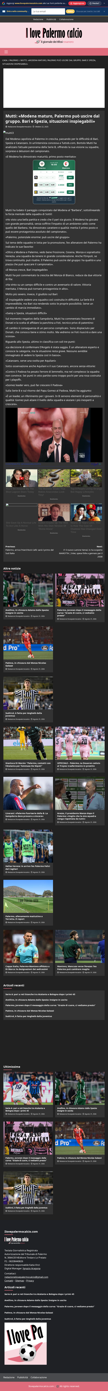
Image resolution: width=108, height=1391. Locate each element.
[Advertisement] (54, 88)
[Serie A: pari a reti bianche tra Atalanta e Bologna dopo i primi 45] (28, 1088)
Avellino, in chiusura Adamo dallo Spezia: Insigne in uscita (27, 611)
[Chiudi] (104, 3)
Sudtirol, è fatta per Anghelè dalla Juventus (23, 714)
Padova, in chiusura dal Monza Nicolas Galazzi (25, 664)
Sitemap (19, 1280)
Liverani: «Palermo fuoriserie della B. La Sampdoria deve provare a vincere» (26, 814)
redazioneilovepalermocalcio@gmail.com (26, 1277)
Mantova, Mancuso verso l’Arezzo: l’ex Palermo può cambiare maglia (77, 967)
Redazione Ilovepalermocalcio (20, 127)
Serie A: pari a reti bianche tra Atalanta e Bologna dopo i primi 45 (40, 994)
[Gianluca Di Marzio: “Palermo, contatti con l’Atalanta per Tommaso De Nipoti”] (28, 743)
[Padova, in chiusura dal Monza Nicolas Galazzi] (28, 642)
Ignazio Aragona (31, 1268)
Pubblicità (51, 19)
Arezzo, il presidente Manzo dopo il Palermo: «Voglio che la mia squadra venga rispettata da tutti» (76, 816)
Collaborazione (66, 19)
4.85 (52, 185)
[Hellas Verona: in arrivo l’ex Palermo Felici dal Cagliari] (28, 846)
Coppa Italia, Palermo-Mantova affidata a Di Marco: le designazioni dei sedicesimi (27, 967)
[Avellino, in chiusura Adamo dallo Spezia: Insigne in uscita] (28, 590)
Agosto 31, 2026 (39, 616)
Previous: (29, 550)
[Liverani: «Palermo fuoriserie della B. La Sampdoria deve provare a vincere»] (28, 793)
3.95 (47, 185)
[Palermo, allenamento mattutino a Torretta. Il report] (28, 896)
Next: (81, 551)
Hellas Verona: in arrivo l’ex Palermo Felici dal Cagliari (27, 867)
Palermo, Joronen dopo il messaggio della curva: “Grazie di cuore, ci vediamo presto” (79, 613)
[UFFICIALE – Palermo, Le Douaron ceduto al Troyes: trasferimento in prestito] (80, 743)
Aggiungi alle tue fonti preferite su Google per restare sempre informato (52, 3)
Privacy (30, 1280)
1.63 (40, 185)
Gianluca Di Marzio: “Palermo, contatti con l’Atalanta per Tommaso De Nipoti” (28, 764)
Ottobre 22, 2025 (41, 127)
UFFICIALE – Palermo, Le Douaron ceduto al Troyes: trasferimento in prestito (78, 764)
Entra (70, 11)
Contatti (8, 1280)
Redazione (38, 19)
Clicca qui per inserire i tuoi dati (88, 11)
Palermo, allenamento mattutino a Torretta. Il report (24, 917)
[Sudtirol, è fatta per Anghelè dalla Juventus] (28, 693)
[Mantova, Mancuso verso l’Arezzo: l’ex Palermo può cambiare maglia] (80, 946)
